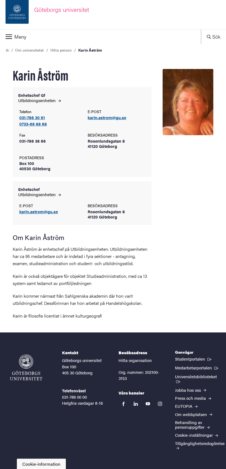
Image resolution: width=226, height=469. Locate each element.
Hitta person (61, 50)
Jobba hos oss (188, 390)
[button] (100, 37)
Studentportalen (193, 359)
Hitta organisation (135, 360)
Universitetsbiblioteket (197, 376)
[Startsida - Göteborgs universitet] (26, 367)
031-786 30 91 (32, 117)
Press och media (191, 398)
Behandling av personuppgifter (190, 424)
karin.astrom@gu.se (107, 117)
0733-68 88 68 (33, 124)
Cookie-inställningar (194, 435)
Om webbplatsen (191, 414)
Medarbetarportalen (197, 367)
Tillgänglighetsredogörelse (200, 443)
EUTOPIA (184, 406)
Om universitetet (29, 50)
